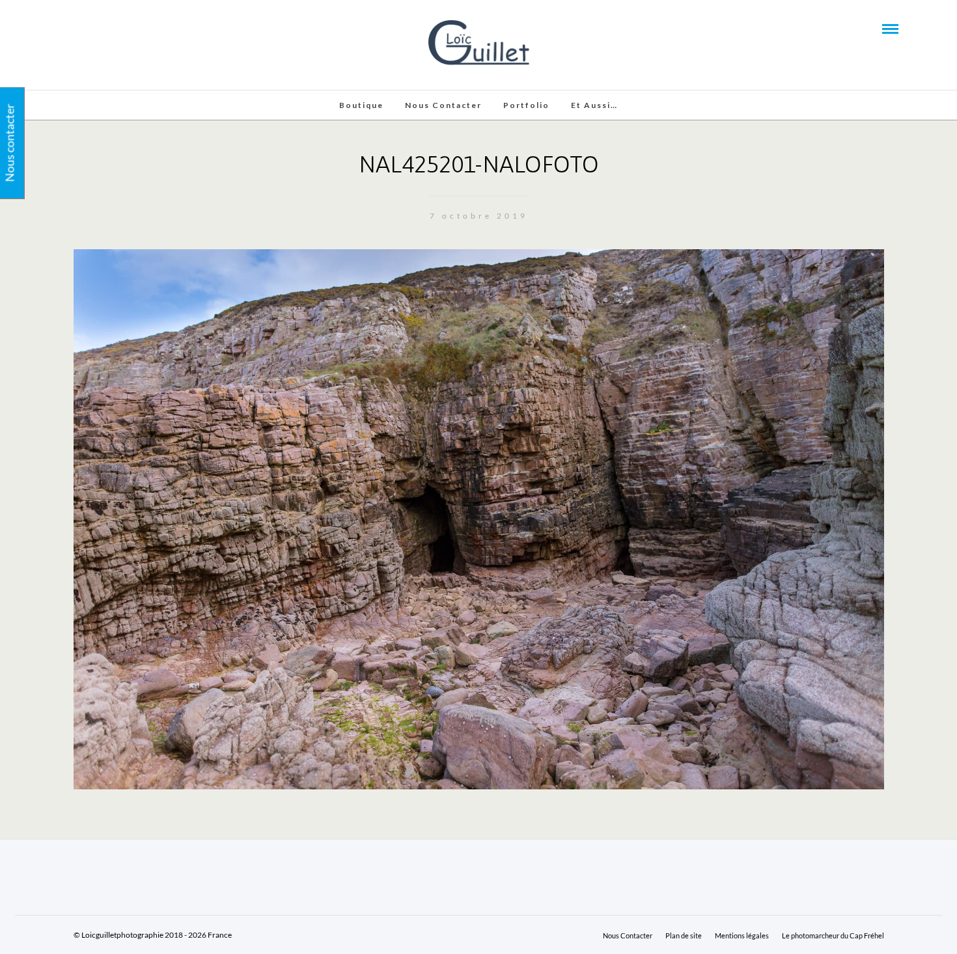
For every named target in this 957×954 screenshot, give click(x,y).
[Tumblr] (98, 28)
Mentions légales (742, 935)
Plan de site (683, 935)
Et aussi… (594, 105)
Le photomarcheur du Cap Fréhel (833, 935)
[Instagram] (115, 28)
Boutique (361, 105)
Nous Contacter (443, 105)
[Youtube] (80, 28)
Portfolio (526, 105)
